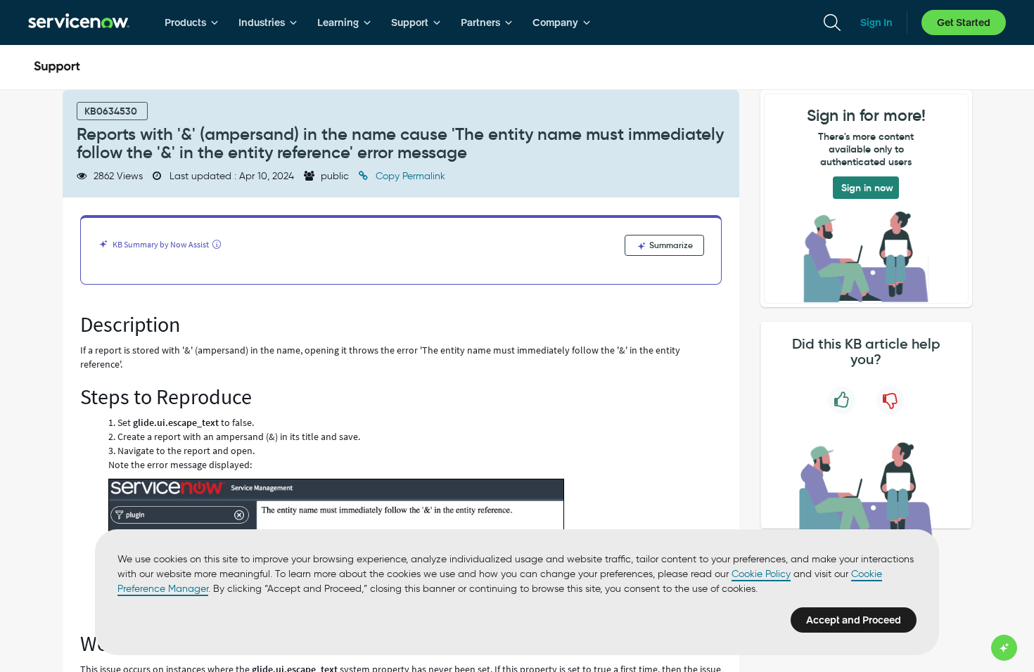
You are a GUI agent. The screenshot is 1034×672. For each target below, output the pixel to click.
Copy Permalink (409, 176)
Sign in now (867, 187)
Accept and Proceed (853, 620)
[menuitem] (191, 22)
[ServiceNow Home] (78, 22)
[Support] (57, 67)
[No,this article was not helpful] (890, 400)
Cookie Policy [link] (761, 574)
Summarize (670, 245)
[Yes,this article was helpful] (841, 400)
